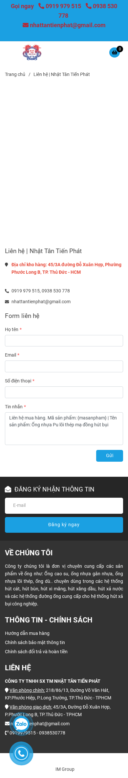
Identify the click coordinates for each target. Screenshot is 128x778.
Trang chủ (15, 74)
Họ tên (11, 329)
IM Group (65, 769)
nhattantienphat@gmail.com (68, 25)
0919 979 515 (64, 6)
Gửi (109, 455)
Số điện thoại (18, 381)
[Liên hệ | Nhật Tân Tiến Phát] (31, 52)
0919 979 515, (26, 291)
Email (10, 355)
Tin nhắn (14, 407)
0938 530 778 (56, 291)
